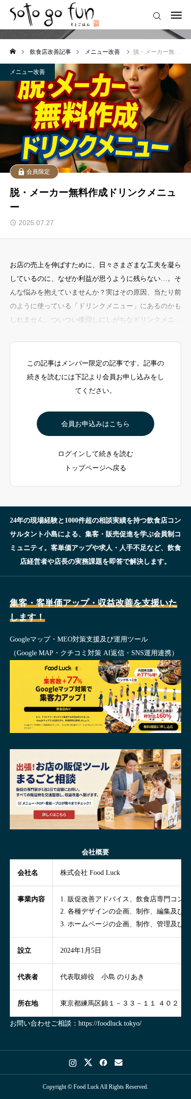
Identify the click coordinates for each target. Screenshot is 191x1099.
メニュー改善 (27, 72)
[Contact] (118, 1062)
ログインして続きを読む (95, 454)
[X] (88, 1062)
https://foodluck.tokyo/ (110, 1023)
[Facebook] (103, 1062)
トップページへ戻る (95, 468)
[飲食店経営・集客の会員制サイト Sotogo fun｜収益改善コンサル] (54, 14)
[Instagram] (73, 1062)
